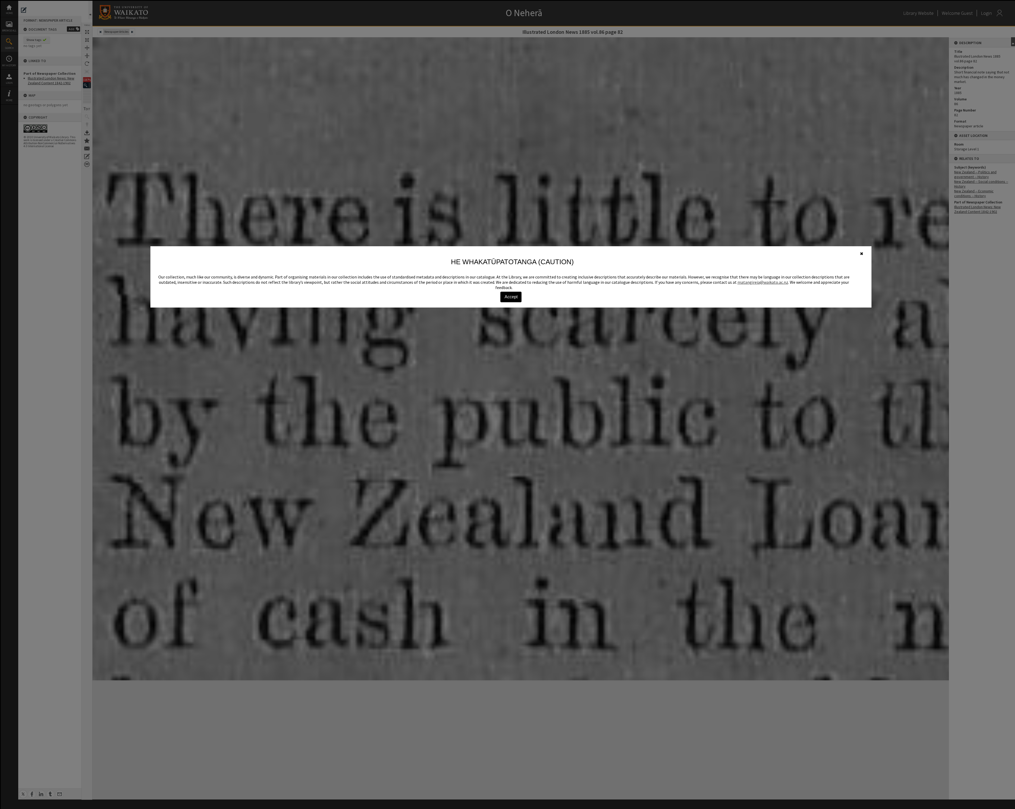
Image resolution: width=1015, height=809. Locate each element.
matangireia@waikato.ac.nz (762, 282)
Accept (511, 297)
